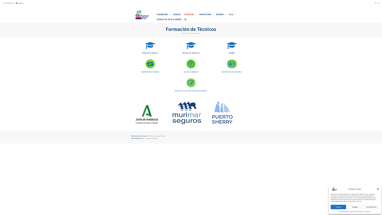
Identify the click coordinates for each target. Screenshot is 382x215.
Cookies (163, 136)
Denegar (355, 207)
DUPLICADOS (191, 71)
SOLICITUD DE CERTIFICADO (191, 90)
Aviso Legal (157, 136)
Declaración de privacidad (356, 211)
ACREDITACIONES (232, 71)
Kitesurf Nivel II (191, 52)
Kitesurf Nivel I (150, 52)
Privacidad (150, 136)
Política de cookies (344, 211)
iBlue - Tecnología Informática (150, 138)
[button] (378, 189)
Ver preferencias (371, 207)
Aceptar (338, 207)
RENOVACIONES (150, 71)
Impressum (367, 211)
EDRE (232, 52)
